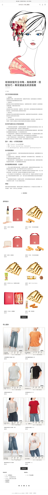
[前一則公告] (2, 1)
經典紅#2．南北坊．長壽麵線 (9, 311)
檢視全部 (24, 317)
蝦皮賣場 (7, 480)
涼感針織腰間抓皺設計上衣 (30, 357)
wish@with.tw (12, 476)
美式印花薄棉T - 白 (28, 462)
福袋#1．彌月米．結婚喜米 (9, 255)
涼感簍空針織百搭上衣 (8, 392)
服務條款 (34, 493)
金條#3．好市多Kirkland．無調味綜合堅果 (11, 283)
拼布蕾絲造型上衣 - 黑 (29, 392)
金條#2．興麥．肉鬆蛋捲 (29, 311)
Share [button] (7, 91)
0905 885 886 (12, 478)
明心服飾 (31, 475)
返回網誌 (25, 193)
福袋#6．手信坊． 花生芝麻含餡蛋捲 (32, 255)
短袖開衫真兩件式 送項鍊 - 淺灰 (10, 427)
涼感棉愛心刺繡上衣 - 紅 (29, 427)
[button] (2, 4)
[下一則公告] (45, 1)
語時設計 (10, 475)
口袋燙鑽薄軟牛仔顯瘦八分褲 (9, 357)
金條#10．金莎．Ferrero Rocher (31, 283)
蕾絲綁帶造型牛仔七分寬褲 (9, 462)
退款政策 (27, 493)
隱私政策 (31, 493)
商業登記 (7, 481)
